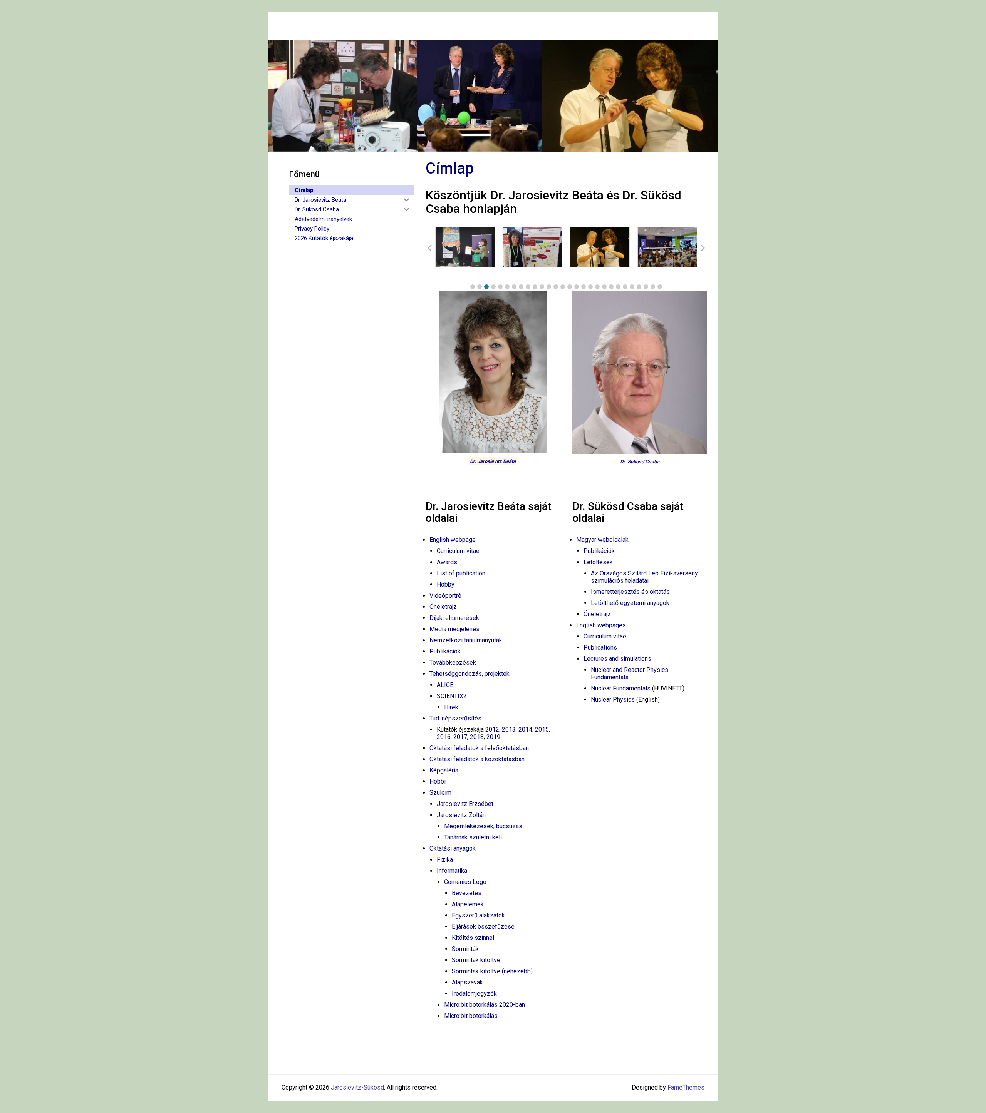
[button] (472, 286)
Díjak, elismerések (454, 618)
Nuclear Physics (613, 699)
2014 (525, 729)
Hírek (451, 707)
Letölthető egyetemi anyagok (630, 603)
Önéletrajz (443, 606)
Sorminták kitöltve (476, 960)
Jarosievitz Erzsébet (465, 803)
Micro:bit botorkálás (471, 1015)
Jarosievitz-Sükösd (357, 1087)
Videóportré (445, 595)
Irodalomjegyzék (474, 993)
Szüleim (440, 792)
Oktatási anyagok (452, 848)
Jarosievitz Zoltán (461, 815)
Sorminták (465, 949)
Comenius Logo (465, 882)
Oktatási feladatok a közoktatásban (477, 759)
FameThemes (685, 1087)
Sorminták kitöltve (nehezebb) (492, 971)
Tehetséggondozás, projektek (469, 673)
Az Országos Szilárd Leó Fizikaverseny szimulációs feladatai (644, 577)
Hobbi (437, 781)
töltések (601, 562)
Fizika (445, 859)
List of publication (461, 573)
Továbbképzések (452, 662)
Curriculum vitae (458, 551)
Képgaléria (443, 770)
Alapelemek (468, 904)
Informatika (452, 870)
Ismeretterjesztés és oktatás (630, 591)
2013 (509, 729)
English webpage (452, 539)
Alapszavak (467, 982)
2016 (444, 736)
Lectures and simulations (617, 658)
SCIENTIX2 (452, 696)
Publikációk (445, 651)
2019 (493, 736)
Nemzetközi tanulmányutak (465, 640)
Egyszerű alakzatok (478, 915)
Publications (600, 647)
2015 (542, 729)
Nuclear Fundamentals (621, 688)
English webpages (601, 625)
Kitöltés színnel (473, 937)
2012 (492, 729)
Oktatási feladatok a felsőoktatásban (479, 748)
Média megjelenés (454, 629)
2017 (460, 736)
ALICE (445, 685)
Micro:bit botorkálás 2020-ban (484, 1004)
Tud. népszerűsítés (455, 718)
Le (587, 562)
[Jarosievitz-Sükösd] (493, 95)
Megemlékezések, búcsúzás (483, 826)
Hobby (445, 584)
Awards (447, 562)
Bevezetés (466, 893)
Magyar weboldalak (602, 539)
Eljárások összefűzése (483, 926)
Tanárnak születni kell (473, 837)
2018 (477, 736)
